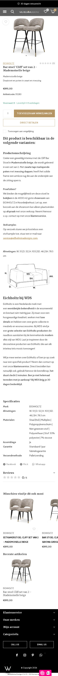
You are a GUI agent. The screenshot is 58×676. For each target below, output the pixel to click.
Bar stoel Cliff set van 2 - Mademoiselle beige (17, 594)
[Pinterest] (33, 655)
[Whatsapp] (40, 655)
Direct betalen (29, 122)
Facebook (11, 464)
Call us (15, 644)
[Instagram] (24, 655)
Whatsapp (40, 464)
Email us (41, 644)
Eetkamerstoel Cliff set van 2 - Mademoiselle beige (21, 539)
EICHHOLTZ (8, 63)
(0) (53, 63)
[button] (4, 11)
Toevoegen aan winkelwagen (34, 113)
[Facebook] (17, 655)
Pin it (25, 464)
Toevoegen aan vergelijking (21, 131)
